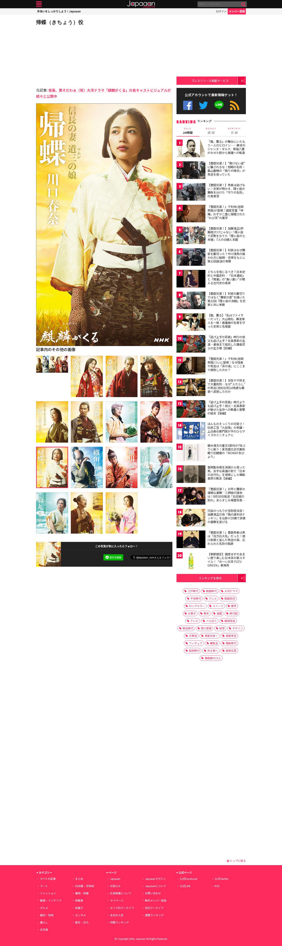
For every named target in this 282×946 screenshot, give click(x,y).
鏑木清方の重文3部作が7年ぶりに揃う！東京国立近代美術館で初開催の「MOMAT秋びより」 (226, 451)
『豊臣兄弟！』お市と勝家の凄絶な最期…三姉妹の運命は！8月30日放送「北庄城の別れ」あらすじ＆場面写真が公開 (226, 496)
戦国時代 (211, 591)
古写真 (44, 930)
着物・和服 (82, 893)
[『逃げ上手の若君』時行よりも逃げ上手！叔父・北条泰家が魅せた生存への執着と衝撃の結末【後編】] (191, 409)
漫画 (219, 613)
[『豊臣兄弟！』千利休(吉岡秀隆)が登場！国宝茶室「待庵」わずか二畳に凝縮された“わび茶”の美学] (191, 214)
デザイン (237, 628)
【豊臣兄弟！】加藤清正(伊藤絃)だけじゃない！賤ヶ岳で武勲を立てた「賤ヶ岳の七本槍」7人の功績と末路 (226, 234)
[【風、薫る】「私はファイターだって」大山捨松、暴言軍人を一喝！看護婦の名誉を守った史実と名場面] (191, 322)
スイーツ (218, 606)
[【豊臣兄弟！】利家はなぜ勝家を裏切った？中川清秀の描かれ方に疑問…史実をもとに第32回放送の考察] (191, 257)
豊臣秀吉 (231, 636)
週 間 (211, 131)
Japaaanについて (155, 886)
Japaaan (141, 4)
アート (44, 886)
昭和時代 (194, 651)
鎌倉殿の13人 (213, 658)
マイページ (116, 900)
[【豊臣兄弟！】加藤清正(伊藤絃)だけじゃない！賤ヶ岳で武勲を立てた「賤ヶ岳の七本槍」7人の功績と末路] (191, 235)
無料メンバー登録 (155, 900)
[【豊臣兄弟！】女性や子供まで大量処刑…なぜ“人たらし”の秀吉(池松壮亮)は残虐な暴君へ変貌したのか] (191, 387)
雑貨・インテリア (51, 900)
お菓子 (192, 613)
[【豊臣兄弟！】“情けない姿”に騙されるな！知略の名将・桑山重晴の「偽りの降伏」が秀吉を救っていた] (191, 170)
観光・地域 (46, 915)
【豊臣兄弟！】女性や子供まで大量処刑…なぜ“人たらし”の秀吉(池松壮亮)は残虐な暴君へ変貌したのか (226, 386)
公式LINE (219, 105)
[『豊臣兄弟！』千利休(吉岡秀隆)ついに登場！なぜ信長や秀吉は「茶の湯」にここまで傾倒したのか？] (191, 366)
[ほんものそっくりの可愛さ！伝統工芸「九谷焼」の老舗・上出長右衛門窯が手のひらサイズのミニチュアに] (191, 431)
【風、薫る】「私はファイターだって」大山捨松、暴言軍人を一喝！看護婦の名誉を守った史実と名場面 (226, 320)
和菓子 (79, 908)
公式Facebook (187, 105)
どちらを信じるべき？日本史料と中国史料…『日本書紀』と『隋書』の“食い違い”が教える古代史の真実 (226, 277)
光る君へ (212, 651)
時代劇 (234, 613)
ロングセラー (197, 606)
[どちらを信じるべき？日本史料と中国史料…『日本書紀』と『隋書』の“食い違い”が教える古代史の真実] (191, 279)
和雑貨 (79, 900)
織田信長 (229, 621)
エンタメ (80, 915)
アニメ (213, 598)
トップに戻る (237, 861)
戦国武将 (229, 598)
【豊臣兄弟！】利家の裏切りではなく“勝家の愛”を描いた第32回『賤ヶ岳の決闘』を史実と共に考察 (226, 299)
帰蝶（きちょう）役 (59, 22)
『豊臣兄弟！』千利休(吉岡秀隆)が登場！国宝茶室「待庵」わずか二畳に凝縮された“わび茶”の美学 (226, 212)
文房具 (193, 636)
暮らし (44, 922)
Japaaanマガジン (155, 879)
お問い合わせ (153, 893)
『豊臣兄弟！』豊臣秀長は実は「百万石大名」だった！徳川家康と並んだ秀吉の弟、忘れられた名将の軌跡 (226, 538)
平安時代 (195, 598)
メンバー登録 (237, 11)
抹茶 (222, 628)
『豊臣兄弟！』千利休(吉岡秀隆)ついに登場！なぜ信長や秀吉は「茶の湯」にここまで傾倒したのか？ (226, 364)
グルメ (44, 908)
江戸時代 (193, 591)
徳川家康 (206, 628)
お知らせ (115, 886)
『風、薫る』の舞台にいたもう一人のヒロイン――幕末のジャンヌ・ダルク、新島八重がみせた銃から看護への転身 (226, 147)
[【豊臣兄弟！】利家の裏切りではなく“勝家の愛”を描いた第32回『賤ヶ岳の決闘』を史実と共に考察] (191, 301)
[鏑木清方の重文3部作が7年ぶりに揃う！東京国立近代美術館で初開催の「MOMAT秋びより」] (191, 453)
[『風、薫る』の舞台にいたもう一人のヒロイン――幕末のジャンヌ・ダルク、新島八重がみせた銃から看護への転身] (191, 149)
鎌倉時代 (231, 643)
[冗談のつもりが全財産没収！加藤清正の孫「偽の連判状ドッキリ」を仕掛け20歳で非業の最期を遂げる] (191, 518)
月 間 (234, 131)
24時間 (188, 131)
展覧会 (214, 643)
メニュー (39, 4)
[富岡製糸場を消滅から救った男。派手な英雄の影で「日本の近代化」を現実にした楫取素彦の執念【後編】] (191, 474)
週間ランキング (154, 915)
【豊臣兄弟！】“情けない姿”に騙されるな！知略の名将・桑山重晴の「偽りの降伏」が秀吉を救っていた (226, 168)
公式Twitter (203, 105)
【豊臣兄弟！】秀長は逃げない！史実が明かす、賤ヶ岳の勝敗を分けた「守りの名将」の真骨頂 (226, 190)
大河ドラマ (231, 591)
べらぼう (211, 621)
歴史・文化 (82, 922)
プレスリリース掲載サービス (210, 80)
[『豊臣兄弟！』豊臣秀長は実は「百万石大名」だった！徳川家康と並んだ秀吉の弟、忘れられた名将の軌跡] (191, 539)
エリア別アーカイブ (122, 908)
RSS (234, 105)
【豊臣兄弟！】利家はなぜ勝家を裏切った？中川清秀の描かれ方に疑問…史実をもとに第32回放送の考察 (226, 255)
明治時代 (187, 628)
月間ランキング (119, 922)
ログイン (221, 11)
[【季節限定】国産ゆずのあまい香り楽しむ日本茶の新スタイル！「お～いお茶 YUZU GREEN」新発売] (191, 561)
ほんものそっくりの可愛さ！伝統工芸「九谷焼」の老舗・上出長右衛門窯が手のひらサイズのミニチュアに (226, 429)
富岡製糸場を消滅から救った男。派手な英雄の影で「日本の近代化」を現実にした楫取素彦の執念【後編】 (226, 472)
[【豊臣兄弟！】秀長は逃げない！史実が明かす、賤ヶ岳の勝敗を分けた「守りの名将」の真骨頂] (191, 192)
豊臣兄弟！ (211, 636)
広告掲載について (121, 893)
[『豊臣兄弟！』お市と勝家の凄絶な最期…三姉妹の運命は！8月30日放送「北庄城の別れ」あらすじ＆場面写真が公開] (191, 496)
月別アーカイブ (154, 908)
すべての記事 (48, 879)
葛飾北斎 (231, 651)
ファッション (48, 893)
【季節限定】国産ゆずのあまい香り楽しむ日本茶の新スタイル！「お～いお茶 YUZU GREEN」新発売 (226, 559)
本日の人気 (116, 915)
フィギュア (195, 643)
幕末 (206, 613)
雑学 (233, 606)
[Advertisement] (70, 56)
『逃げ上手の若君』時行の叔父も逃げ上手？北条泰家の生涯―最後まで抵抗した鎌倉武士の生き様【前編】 (226, 342)
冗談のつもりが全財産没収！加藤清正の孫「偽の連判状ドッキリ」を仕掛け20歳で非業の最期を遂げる (226, 516)
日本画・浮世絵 (84, 886)
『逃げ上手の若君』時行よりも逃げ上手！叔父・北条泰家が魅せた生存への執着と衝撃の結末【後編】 (226, 407)
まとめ (79, 879)
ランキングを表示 (210, 578)
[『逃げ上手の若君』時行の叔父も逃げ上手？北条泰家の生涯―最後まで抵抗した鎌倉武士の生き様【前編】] (191, 344)
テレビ (194, 621)
